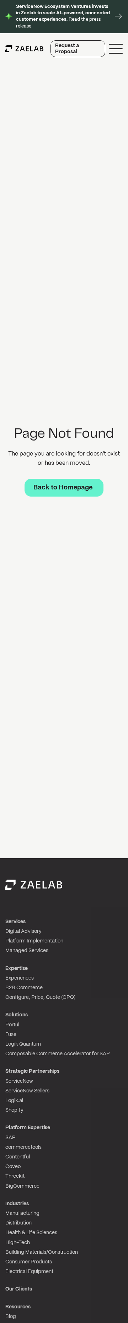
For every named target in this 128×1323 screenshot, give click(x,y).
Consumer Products (28, 1261)
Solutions (16, 1014)
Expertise (16, 968)
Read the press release (63, 16)
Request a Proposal (67, 48)
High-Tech (17, 1242)
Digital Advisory (23, 931)
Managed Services (26, 950)
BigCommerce (22, 1186)
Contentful (17, 1157)
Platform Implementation (34, 941)
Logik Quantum (23, 1044)
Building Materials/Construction (41, 1252)
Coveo (13, 1166)
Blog (10, 1316)
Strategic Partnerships (32, 1071)
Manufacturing (22, 1213)
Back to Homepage (62, 488)
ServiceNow (19, 1081)
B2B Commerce (24, 987)
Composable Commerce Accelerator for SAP (57, 1053)
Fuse (10, 1034)
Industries (17, 1203)
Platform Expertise (27, 1127)
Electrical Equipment (29, 1271)
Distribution (18, 1223)
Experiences (19, 978)
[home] (24, 48)
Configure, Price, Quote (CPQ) (40, 997)
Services (15, 921)
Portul (12, 1024)
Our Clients (18, 1289)
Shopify (14, 1110)
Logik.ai (14, 1100)
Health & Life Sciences (31, 1232)
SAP (10, 1137)
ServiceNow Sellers (27, 1090)
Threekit (15, 1176)
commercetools (23, 1147)
